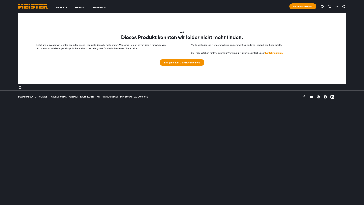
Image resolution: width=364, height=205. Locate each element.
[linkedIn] (332, 97)
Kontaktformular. (274, 52)
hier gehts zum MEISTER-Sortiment (182, 62)
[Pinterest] (318, 97)
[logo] (33, 6)
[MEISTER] (20, 87)
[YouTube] (311, 97)
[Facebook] (304, 97)
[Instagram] (325, 97)
